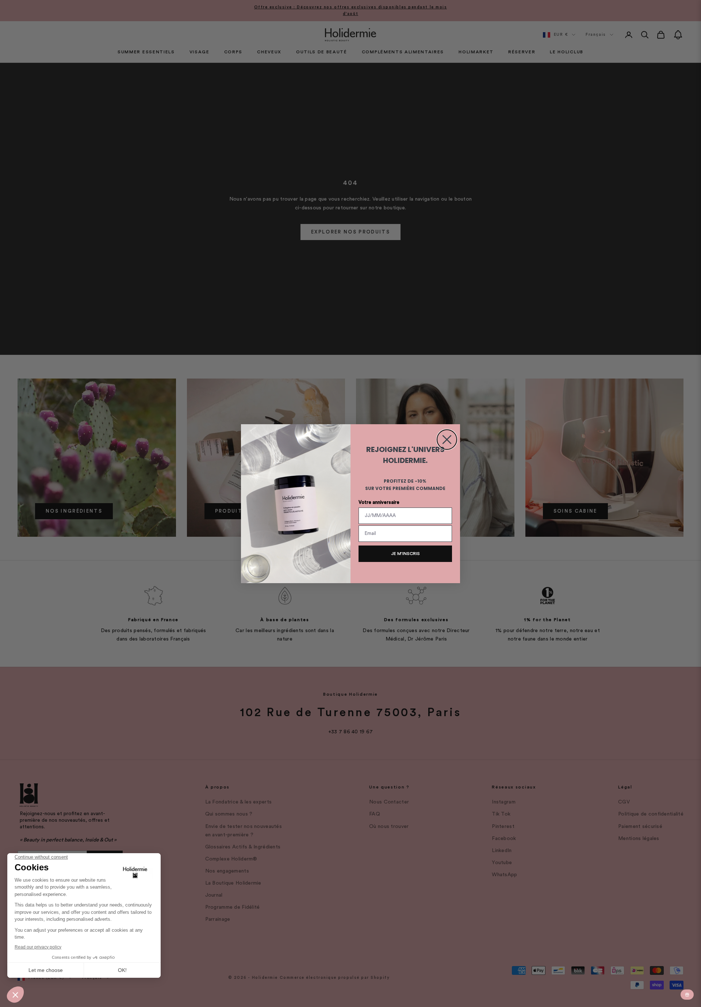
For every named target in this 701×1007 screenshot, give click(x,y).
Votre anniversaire (379, 502)
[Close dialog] (447, 439)
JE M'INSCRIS (405, 553)
